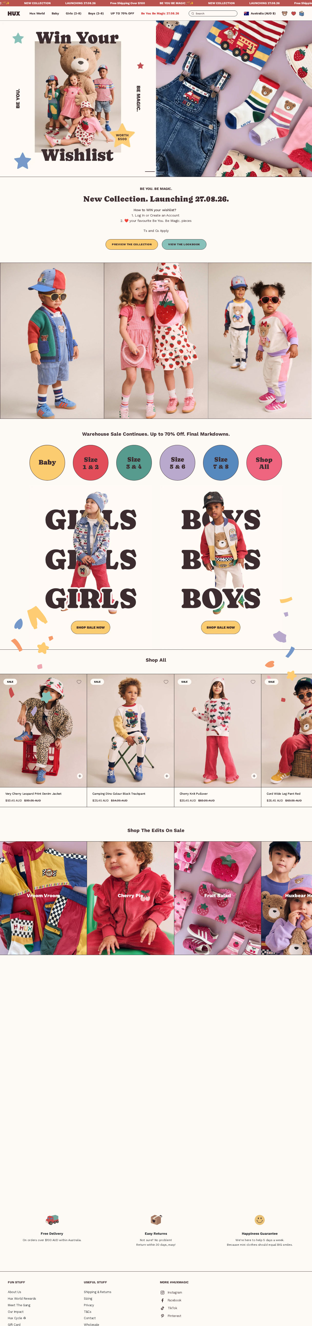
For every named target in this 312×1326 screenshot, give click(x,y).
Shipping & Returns (97, 1292)
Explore (43, 913)
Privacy (89, 1305)
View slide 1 (150, 171)
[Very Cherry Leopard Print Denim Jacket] (43, 730)
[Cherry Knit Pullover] (217, 730)
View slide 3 (47, 779)
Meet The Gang (19, 1305)
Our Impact (16, 1312)
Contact (90, 1318)
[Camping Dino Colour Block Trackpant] (130, 730)
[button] (55, 13)
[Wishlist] (293, 13)
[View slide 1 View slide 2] (156, 99)
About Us (14, 1292)
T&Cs (87, 1312)
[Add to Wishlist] (79, 682)
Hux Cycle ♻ (17, 1318)
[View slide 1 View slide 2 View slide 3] (130, 730)
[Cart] (302, 14)
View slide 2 (162, 171)
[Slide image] (156, 99)
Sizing (88, 1298)
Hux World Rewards (22, 1298)
